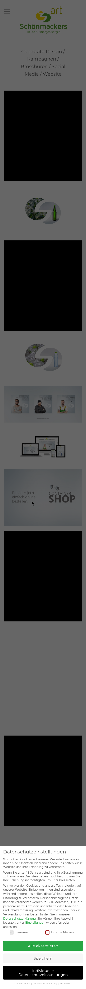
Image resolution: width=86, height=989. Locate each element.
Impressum (66, 983)
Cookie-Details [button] (22, 983)
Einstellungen (35, 922)
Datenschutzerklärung (19, 918)
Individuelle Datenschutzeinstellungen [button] (43, 972)
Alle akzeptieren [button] (43, 946)
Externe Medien (62, 932)
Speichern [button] (43, 958)
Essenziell (22, 932)
